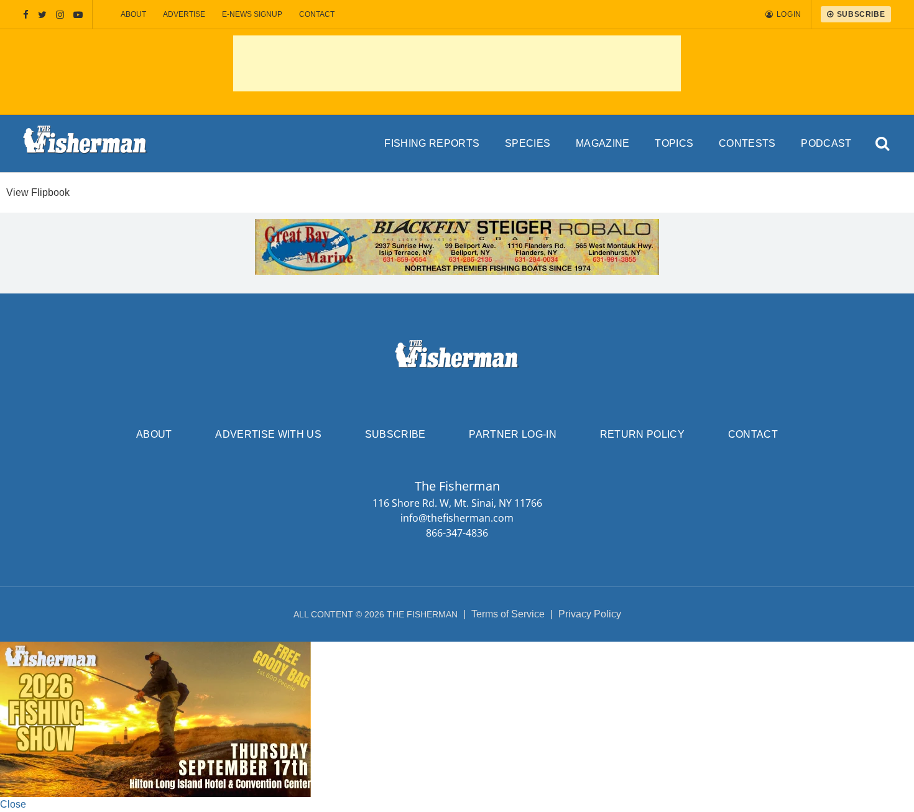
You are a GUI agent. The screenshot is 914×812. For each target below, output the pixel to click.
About (133, 14)
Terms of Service (508, 614)
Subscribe (395, 434)
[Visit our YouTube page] (78, 14)
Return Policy (642, 434)
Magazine (603, 143)
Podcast (826, 143)
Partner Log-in (512, 434)
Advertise (184, 14)
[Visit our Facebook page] (26, 14)
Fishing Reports (431, 143)
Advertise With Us (268, 434)
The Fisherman (85, 143)
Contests (747, 143)
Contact (317, 14)
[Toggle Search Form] (882, 144)
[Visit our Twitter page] (42, 14)
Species (527, 143)
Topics (674, 143)
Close (13, 804)
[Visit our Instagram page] (60, 14)
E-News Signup (252, 14)
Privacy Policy (589, 614)
